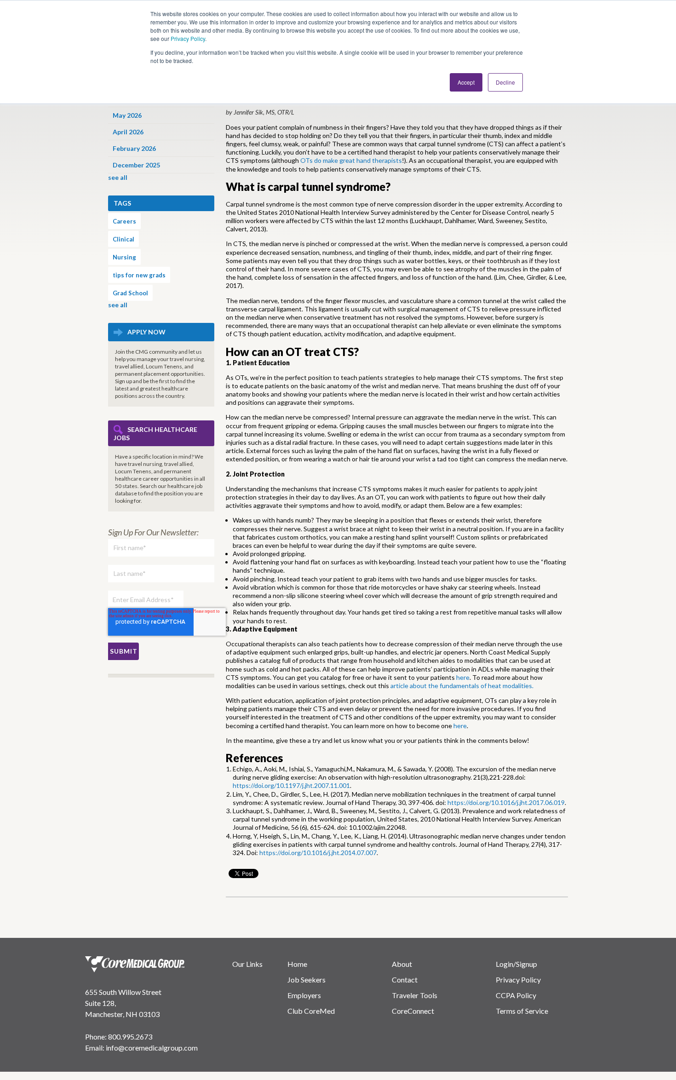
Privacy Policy (188, 38)
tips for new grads (139, 275)
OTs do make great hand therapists (351, 160)
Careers (124, 221)
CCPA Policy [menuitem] (516, 995)
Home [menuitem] (297, 963)
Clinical (123, 239)
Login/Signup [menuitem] (516, 963)
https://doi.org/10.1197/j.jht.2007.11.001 (291, 785)
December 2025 (136, 165)
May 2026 (127, 115)
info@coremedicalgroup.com (152, 1047)
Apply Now (146, 332)
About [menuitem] (402, 963)
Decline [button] (505, 82)
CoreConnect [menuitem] (413, 1010)
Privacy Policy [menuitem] (518, 979)
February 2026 (134, 148)
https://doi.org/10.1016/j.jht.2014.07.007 (318, 852)
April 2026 (128, 132)
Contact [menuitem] (405, 979)
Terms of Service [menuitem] (522, 1010)
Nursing (124, 257)
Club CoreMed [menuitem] (311, 1010)
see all (117, 177)
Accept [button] (466, 82)
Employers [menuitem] (304, 995)
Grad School (130, 293)
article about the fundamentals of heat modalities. (461, 685)
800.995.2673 (130, 1036)
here (463, 677)
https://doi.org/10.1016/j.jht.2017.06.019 (506, 802)
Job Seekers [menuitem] (306, 979)
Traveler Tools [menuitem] (414, 995)
